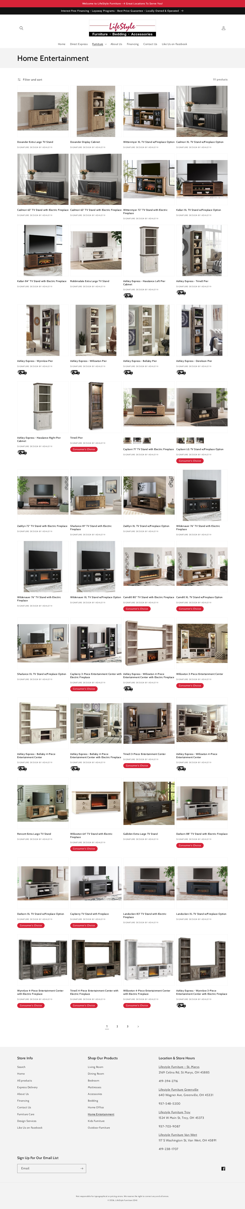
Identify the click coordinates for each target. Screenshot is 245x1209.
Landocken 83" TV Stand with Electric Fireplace (145, 915)
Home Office (96, 1107)
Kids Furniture (96, 1121)
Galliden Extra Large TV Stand (140, 833)
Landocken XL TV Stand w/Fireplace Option (201, 913)
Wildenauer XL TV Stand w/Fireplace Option (95, 597)
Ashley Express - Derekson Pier (194, 360)
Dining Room (96, 1073)
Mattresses (94, 1087)
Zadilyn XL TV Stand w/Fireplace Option (146, 525)
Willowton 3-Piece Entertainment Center (199, 673)
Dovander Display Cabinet (85, 141)
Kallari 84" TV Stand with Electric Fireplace (41, 281)
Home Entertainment (101, 1114)
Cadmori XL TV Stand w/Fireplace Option (200, 141)
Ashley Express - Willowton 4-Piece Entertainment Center (196, 755)
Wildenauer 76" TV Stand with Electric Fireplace (198, 527)
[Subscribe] (82, 1168)
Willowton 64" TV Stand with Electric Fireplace (91, 835)
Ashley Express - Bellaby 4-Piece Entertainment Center (36, 755)
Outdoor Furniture (99, 1127)
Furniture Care (25, 1114)
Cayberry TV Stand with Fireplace (89, 913)
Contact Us (24, 1107)
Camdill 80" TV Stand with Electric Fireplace (148, 597)
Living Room (95, 1067)
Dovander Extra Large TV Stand (35, 141)
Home (21, 1073)
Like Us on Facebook (29, 1127)
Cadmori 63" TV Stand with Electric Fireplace (43, 209)
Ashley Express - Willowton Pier (88, 360)
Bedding (93, 1100)
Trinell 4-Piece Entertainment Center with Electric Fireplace (94, 992)
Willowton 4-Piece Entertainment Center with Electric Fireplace (146, 992)
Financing (23, 1100)
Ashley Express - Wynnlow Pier (35, 360)
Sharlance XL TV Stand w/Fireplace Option (41, 673)
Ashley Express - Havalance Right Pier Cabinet (39, 439)
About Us (23, 1094)
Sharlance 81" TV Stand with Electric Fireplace (91, 527)
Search (21, 1067)
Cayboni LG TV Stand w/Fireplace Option (200, 449)
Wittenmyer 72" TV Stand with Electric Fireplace (145, 211)
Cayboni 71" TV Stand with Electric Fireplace (148, 449)
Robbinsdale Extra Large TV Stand (89, 281)
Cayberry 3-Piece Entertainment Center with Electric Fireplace (96, 675)
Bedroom (93, 1080)
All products (24, 1080)
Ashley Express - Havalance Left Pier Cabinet (144, 283)
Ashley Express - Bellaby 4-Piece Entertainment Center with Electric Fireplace (95, 755)
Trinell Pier (76, 437)
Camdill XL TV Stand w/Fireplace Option (199, 597)
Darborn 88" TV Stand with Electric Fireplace (202, 833)
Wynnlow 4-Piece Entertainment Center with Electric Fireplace (40, 992)
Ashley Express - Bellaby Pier (140, 360)
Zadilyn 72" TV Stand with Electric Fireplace (42, 525)
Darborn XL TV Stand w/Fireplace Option (40, 913)
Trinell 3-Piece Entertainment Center (144, 753)
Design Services (27, 1121)
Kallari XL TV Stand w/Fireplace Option (198, 209)
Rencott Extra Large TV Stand (34, 833)
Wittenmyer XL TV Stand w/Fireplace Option (149, 141)
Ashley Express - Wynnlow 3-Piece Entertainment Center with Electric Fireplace (201, 992)
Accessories (95, 1094)
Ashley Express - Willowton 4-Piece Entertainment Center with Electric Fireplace (148, 675)
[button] (21, 28)
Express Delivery (27, 1087)
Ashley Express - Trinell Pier (192, 281)
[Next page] (138, 1026)
